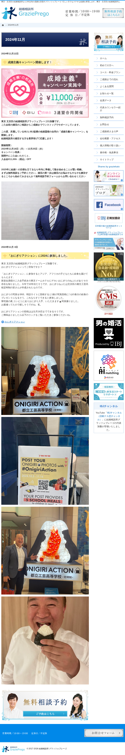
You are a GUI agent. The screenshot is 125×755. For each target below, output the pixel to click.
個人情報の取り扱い (110, 145)
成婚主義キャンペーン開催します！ (30, 62)
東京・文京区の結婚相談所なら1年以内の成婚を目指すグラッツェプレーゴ (31, 2)
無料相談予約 (107, 117)
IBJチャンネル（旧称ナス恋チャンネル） (109, 416)
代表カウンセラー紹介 (110, 109)
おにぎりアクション (15, 321)
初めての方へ (107, 65)
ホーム (103, 58)
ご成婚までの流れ (109, 79)
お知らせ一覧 (107, 93)
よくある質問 (107, 86)
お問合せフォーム (103, 733)
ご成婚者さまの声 (109, 131)
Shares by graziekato (109, 166)
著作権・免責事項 (109, 152)
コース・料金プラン (110, 72)
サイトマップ (107, 159)
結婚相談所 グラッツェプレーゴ (53, 748)
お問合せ (104, 124)
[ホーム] (3, 25)
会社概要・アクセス (110, 138)
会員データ (105, 100)
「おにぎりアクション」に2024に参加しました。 (38, 255)
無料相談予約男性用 (113, 13)
